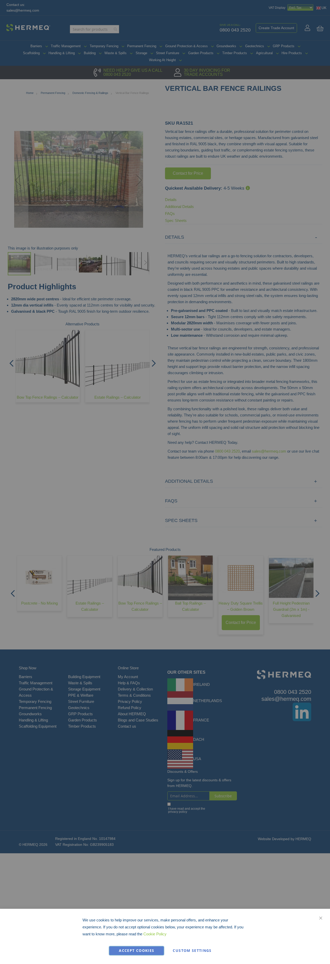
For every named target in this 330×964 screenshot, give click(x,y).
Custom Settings (192, 950)
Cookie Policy (155, 934)
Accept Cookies (136, 950)
